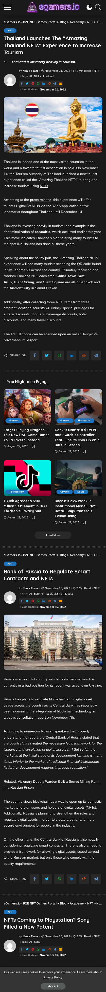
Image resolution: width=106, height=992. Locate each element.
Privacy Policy (53, 977)
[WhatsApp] (38, 84)
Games (13, 420)
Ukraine (95, 685)
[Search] (97, 7)
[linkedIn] (43, 84)
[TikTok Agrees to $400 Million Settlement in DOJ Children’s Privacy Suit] (27, 478)
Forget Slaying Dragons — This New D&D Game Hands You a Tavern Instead (26, 435)
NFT (10, 30)
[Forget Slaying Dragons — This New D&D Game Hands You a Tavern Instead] (27, 407)
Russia (68, 593)
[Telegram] (54, 84)
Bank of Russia (43, 593)
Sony (37, 941)
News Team (30, 71)
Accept (53, 986)
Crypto (64, 491)
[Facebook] (21, 84)
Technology (16, 491)
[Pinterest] (32, 84)
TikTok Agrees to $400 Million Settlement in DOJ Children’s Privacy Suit (25, 506)
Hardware (84, 420)
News (80, 491)
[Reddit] (49, 84)
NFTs (37, 76)
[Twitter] (27, 84)
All (30, 76)
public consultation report (26, 717)
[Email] (60, 84)
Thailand (48, 76)
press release (40, 200)
